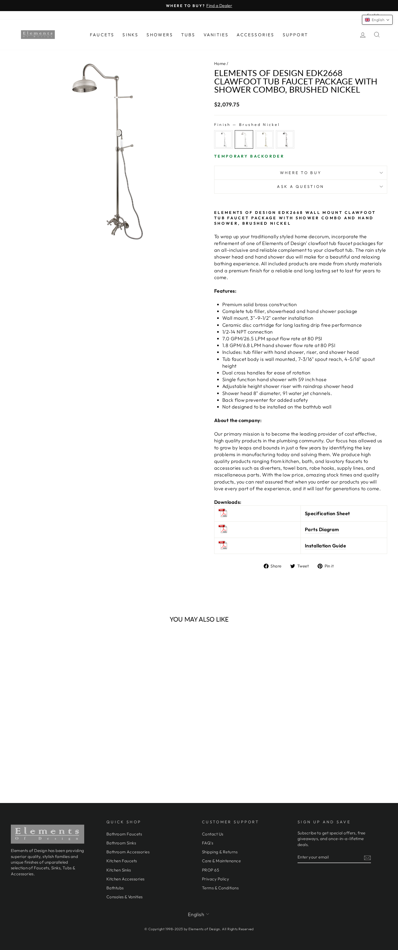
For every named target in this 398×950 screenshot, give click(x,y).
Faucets (102, 34)
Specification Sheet (327, 513)
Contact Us (212, 834)
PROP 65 (210, 870)
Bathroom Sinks (121, 842)
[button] (377, 19)
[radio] (223, 139)
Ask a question (300, 186)
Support (295, 34)
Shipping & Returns (219, 851)
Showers (159, 34)
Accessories (255, 34)
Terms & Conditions (220, 887)
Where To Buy (301, 172)
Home (220, 63)
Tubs (188, 34)
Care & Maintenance (221, 860)
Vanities (216, 34)
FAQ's (207, 842)
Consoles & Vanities (124, 896)
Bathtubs (115, 887)
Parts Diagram (322, 529)
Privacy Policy (215, 879)
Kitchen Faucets (121, 860)
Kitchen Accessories (125, 879)
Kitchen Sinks (118, 870)
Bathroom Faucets (124, 834)
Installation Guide (325, 546)
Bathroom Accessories (127, 851)
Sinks (130, 34)
